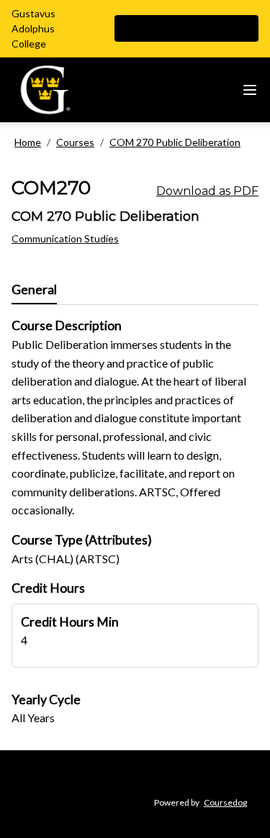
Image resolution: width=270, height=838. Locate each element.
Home (27, 142)
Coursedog (225, 802)
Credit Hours (48, 588)
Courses (75, 142)
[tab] (34, 290)
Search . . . (162, 28)
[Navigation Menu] (249, 90)
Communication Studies (65, 238)
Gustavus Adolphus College (33, 28)
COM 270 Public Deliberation (174, 142)
